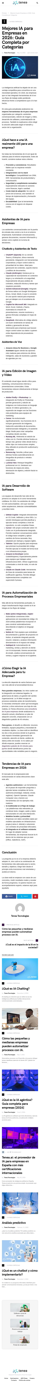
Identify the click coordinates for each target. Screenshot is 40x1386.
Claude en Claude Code (15, 570)
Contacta (14, 1380)
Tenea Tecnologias (9, 53)
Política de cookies (24, 1380)
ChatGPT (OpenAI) (13, 255)
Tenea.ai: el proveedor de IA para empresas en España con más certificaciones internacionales (18, 1165)
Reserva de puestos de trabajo (20, 1330)
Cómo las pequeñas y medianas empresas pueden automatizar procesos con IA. (16, 1044)
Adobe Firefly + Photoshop (17, 397)
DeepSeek (10, 320)
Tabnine (9, 543)
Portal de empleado (20, 1345)
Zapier (30, 614)
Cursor (9, 528)
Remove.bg (10, 452)
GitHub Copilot (12, 515)
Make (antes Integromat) (16, 614)
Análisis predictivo (14, 1223)
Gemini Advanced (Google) (17, 289)
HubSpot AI (10, 645)
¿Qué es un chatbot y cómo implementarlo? (20, 1272)
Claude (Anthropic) (14, 273)
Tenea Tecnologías (26, 1375)
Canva (8, 418)
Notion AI (9, 632)
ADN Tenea (24, 1378)
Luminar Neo (11, 463)
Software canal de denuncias (20, 1315)
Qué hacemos (14, 1378)
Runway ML (11, 437)
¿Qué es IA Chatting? (16, 989)
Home (6, 1378)
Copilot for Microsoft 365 (16, 304)
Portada (4, 13)
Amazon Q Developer (14, 554)
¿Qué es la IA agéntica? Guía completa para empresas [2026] (17, 1104)
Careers (32, 1378)
